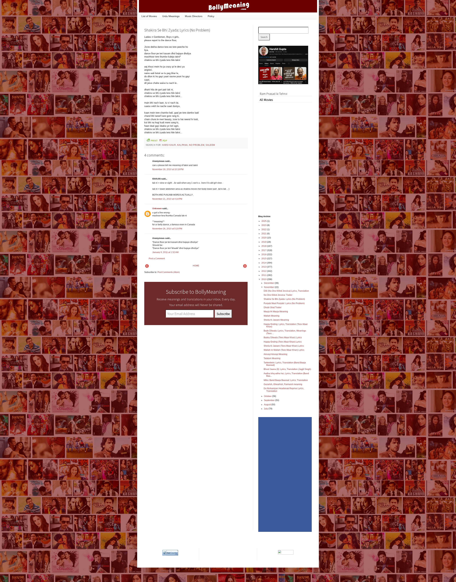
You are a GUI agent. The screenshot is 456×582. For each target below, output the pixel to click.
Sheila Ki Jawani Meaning (276, 320)
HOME (196, 265)
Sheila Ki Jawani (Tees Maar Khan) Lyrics (284, 346)
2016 (264, 254)
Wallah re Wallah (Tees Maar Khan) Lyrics (284, 350)
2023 (264, 225)
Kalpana (182, 145)
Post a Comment (157, 258)
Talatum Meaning (272, 358)
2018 (264, 246)
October (268, 396)
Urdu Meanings (171, 16)
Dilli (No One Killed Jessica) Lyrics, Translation (286, 291)
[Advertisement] (221, 59)
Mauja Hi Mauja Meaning (276, 311)
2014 (264, 263)
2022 (264, 229)
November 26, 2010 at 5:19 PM (167, 228)
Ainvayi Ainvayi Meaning (275, 354)
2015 (264, 258)
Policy (211, 16)
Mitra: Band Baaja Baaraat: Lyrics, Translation (286, 380)
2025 (264, 221)
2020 (264, 237)
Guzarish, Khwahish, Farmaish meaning (283, 384)
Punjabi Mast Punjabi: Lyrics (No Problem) (284, 303)
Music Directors (193, 16)
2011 (264, 275)
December (269, 283)
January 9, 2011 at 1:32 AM (165, 252)
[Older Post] (245, 267)
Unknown (157, 208)
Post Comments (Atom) (168, 272)
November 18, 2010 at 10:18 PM (167, 169)
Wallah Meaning (271, 316)
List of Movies (149, 16)
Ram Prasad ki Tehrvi (273, 94)
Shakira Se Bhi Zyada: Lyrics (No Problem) (284, 299)
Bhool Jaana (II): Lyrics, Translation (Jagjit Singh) (287, 369)
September (269, 400)
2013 (264, 267)
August (267, 404)
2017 (264, 250)
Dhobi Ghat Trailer (272, 307)
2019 (264, 242)
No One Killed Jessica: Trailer (278, 295)
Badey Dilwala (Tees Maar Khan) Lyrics (283, 337)
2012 (264, 271)
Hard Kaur (169, 145)
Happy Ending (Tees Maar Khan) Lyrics (283, 342)
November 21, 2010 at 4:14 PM (167, 199)
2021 (264, 233)
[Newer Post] (147, 267)
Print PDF (159, 140)
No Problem (196, 145)
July (266, 408)
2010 (264, 279)
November (269, 287)
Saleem (210, 145)
